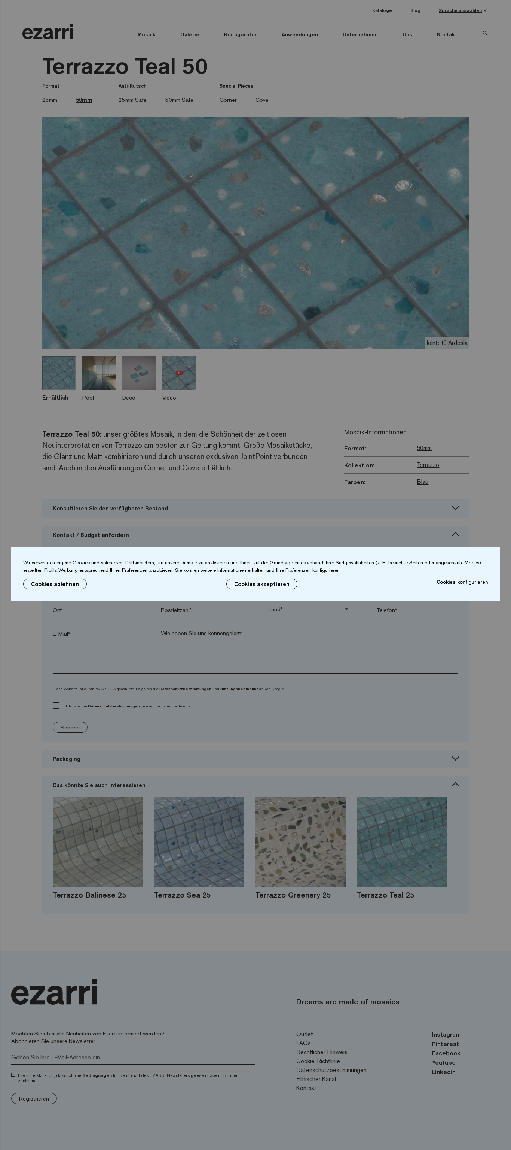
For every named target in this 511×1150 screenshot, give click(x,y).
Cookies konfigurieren (462, 582)
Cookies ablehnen (55, 584)
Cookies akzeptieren (262, 584)
